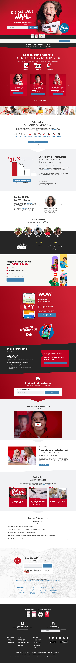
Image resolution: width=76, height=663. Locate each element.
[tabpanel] (21, 590)
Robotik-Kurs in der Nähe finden (15, 280)
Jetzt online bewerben (22, 630)
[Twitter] (53, 638)
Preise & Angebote (21, 639)
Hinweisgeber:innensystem (37, 654)
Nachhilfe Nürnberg (56, 580)
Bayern (21, 589)
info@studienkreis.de (62, 656)
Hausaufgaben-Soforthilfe (39, 644)
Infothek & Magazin (20, 652)
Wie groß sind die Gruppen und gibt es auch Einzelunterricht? (22, 532)
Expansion (10, 640)
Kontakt (49, 654)
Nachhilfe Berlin (19, 580)
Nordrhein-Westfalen (43, 589)
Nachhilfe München (48, 580)
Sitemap (45, 654)
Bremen (32, 587)
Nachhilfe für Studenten (38, 640)
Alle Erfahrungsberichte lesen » (38, 225)
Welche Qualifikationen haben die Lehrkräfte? (18, 538)
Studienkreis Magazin (46, 484)
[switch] (24, 248)
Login (54, 654)
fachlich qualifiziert (30, 203)
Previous (7, 85)
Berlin (21, 590)
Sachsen (53, 587)
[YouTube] (56, 638)
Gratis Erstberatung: (38, 100)
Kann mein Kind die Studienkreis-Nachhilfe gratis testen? (21, 526)
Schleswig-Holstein (53, 590)
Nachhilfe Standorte (38, 639)
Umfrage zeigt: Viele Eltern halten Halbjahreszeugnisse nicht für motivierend (38, 503)
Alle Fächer (20, 644)
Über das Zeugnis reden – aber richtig (58, 502)
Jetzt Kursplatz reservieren (38, 94)
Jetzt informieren (58, 94)
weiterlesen (54, 249)
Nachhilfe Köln (41, 580)
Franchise (9, 639)
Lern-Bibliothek (37, 645)
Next (68, 85)
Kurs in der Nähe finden (64, 41)
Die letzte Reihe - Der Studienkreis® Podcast (18, 502)
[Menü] (25, 247)
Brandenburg (21, 592)
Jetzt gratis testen (18, 92)
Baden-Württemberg (21, 587)
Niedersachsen (43, 587)
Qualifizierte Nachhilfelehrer (23, 642)
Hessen (32, 590)
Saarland (43, 592)
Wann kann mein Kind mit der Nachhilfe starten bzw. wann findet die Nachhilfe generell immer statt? (31, 535)
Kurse (35, 647)
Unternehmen (27, 652)
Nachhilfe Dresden (26, 580)
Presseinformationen (22, 645)
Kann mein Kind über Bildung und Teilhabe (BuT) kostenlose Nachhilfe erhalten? (26, 529)
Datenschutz (56, 652)
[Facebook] (49, 638)
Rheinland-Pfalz (43, 590)
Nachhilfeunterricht (63, 167)
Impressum (50, 652)
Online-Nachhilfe (37, 642)
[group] (50, 204)
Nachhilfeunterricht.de (42, 652)
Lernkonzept (46, 169)
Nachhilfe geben (25, 208)
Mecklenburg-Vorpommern (32, 593)
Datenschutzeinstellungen (25, 654)
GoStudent (34, 652)
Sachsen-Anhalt (54, 589)
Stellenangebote (11, 642)
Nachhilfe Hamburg (34, 580)
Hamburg (32, 589)
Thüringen (54, 592)
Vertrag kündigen (21, 640)
